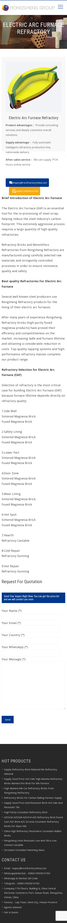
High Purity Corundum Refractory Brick (25, 812)
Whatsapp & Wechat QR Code (21, 878)
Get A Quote (11, 912)
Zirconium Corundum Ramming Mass (24, 850)
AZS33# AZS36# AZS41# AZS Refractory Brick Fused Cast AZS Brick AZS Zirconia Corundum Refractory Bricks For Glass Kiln (33, 822)
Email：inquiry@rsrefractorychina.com (25, 868)
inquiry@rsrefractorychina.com (30, 182)
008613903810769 (27, 191)
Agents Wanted (12, 907)
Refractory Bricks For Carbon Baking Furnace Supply (33, 797)
